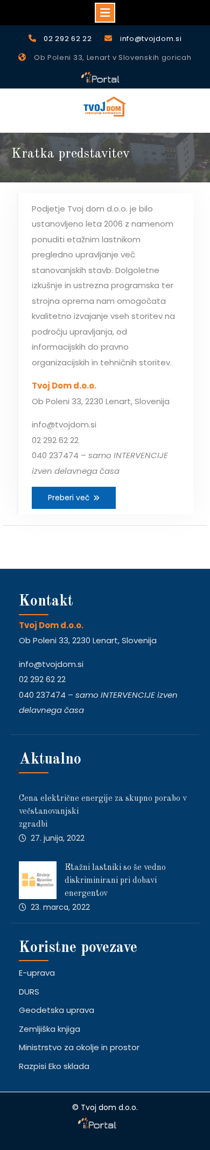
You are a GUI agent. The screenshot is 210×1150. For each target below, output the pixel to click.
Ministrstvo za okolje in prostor (79, 1047)
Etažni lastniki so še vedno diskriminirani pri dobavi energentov (115, 880)
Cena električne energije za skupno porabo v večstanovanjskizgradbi (103, 811)
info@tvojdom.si (151, 38)
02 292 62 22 (68, 38)
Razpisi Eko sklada (54, 1066)
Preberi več (69, 497)
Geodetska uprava (56, 1010)
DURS (29, 991)
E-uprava (37, 972)
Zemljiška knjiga (49, 1029)
